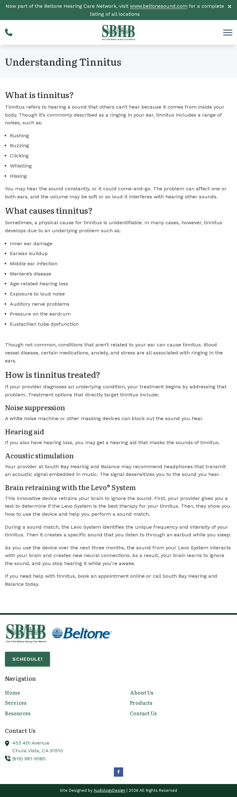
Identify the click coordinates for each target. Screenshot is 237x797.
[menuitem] (56, 693)
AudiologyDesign (109, 790)
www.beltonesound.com (158, 6)
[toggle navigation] (227, 32)
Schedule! (27, 659)
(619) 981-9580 (29, 759)
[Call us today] (8, 32)
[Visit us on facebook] (118, 772)
